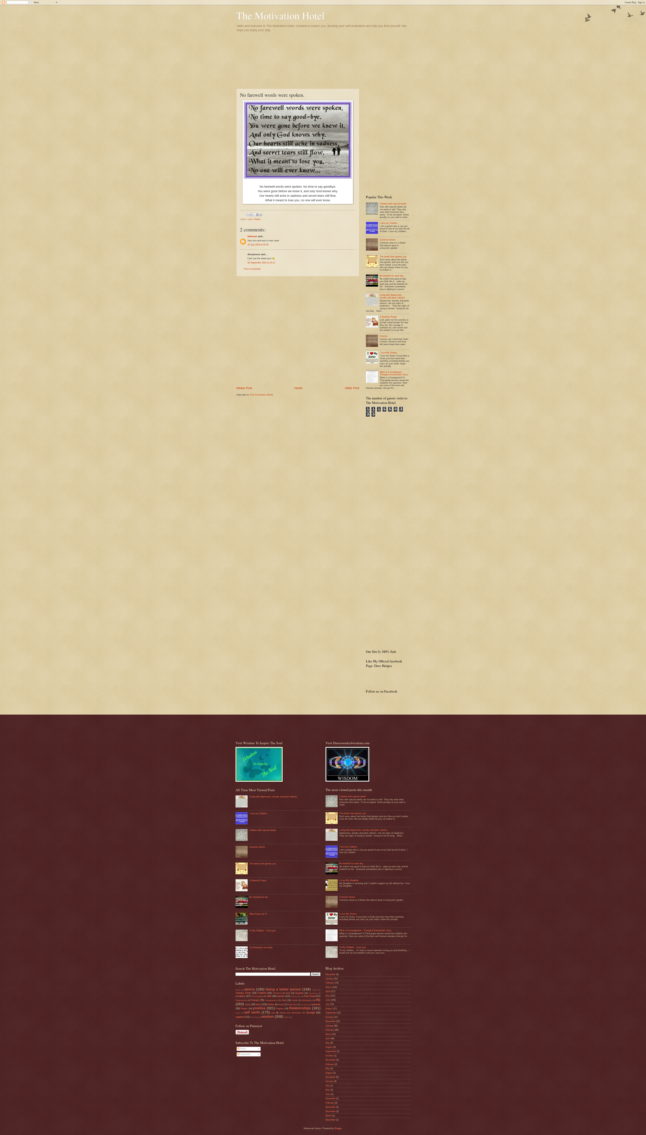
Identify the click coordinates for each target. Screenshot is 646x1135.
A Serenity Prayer (388, 317)
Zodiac (286, 1017)
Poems (257, 219)
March (329, 987)
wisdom (267, 1016)
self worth (252, 1012)
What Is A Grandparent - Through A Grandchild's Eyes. (394, 373)
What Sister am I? (258, 914)
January (329, 978)
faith (269, 996)
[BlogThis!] (251, 214)
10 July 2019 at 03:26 (257, 244)
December (330, 974)
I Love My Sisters (388, 352)
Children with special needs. (393, 203)
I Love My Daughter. (349, 880)
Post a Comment (252, 269)
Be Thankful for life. (258, 897)
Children (261, 992)
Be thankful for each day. (392, 275)
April (328, 991)
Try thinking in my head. (261, 947)
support (240, 1016)
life (318, 1000)
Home (298, 388)
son (273, 1012)
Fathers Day (296, 996)
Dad (288, 993)
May (328, 995)
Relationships (300, 1008)
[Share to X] (254, 214)
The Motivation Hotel (280, 15)
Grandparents (271, 1000)
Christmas (277, 993)
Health (295, 1000)
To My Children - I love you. (262, 930)
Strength (310, 1012)
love (258, 1004)
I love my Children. (389, 223)
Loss (250, 219)
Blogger (338, 1128)
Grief (284, 1000)
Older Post (352, 388)
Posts (242, 1048)
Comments (245, 1054)
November (330, 1021)
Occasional (305, 1005)
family (280, 996)
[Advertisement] (323, 60)
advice (249, 989)
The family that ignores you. (393, 256)
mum (280, 1004)
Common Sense (387, 239)
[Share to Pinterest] (260, 214)
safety (238, 1013)
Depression (313, 993)
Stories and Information (290, 1013)
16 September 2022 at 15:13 (261, 262)
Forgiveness (241, 1000)
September (331, 1012)
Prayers (280, 1008)
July (328, 1004)
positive (259, 1008)
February (330, 983)
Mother (271, 1004)
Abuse (238, 990)
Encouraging (257, 996)
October (329, 1017)
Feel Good (309, 996)
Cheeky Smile (243, 992)
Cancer (315, 990)
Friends (255, 1000)
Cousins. (384, 336)
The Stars (254, 1017)
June (328, 1000)
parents (316, 1004)
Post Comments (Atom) (261, 394)
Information (307, 1000)
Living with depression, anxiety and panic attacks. (392, 296)
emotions (241, 996)
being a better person (283, 989)
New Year (292, 1005)
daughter (299, 993)
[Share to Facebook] (257, 214)
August (329, 1008)
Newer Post (244, 388)
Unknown (252, 236)
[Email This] (248, 214)
